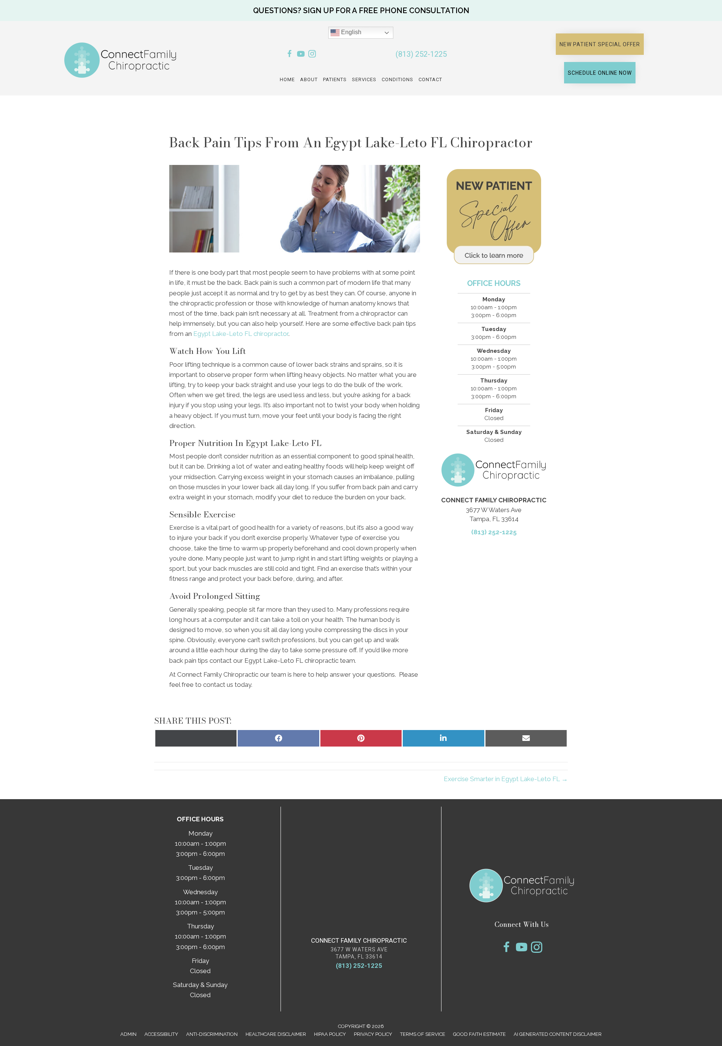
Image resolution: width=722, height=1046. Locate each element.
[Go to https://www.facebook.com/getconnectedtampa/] (289, 55)
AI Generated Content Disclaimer (558, 1034)
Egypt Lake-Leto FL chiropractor (240, 333)
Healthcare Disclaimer (276, 1034)
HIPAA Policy (330, 1034)
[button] (361, 10)
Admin (128, 1034)
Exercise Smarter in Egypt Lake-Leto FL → (506, 779)
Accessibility (161, 1034)
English (350, 32)
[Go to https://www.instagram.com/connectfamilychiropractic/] (312, 55)
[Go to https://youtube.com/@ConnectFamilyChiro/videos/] (301, 55)
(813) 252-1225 (421, 54)
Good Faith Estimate (479, 1034)
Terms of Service (422, 1034)
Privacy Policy (373, 1034)
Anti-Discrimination (212, 1034)
